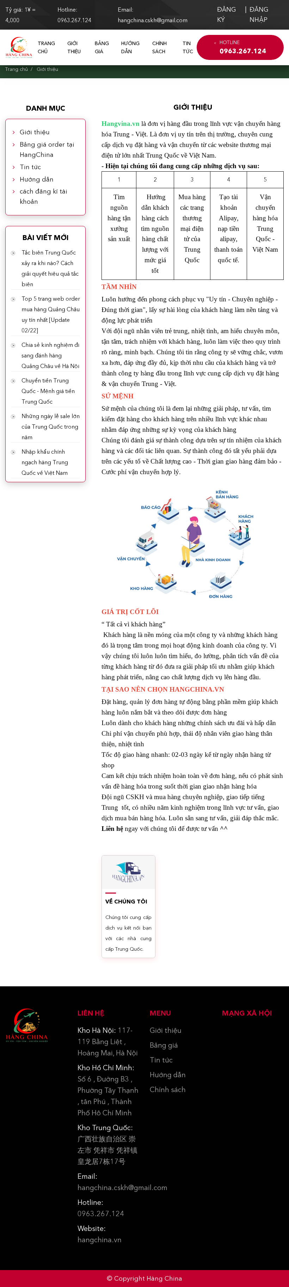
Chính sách (159, 47)
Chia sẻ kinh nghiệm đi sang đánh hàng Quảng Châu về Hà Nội (50, 355)
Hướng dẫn (130, 47)
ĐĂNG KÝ (226, 15)
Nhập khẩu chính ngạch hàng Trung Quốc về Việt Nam (44, 462)
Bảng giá (102, 47)
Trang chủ (46, 47)
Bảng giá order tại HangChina (47, 150)
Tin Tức (188, 47)
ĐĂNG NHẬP (259, 15)
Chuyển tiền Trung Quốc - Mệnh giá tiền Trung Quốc (48, 391)
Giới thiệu (74, 47)
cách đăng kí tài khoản (43, 197)
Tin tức (30, 167)
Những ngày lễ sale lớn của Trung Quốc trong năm (50, 426)
